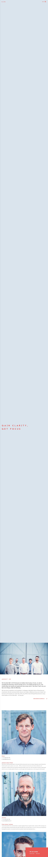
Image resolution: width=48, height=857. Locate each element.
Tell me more (32, 853)
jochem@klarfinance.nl (7, 820)
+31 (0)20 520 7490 (6, 757)
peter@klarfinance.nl (7, 759)
